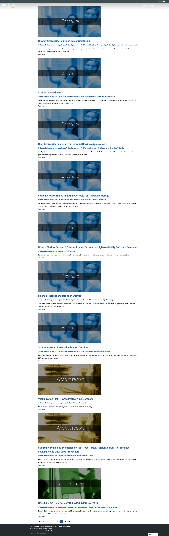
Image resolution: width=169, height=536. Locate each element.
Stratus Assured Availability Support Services (63, 347)
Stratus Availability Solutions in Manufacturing (64, 41)
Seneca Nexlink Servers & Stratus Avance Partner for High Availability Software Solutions (87, 247)
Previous (41, 521)
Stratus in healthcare (49, 92)
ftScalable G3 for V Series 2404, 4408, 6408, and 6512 (68, 503)
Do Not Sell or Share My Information (38, 533)
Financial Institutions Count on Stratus (59, 295)
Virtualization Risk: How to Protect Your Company (65, 399)
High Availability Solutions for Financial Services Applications (72, 144)
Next (69, 521)
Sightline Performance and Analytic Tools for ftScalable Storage (73, 195)
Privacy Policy (33, 531)
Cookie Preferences (51, 531)
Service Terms (41, 531)
